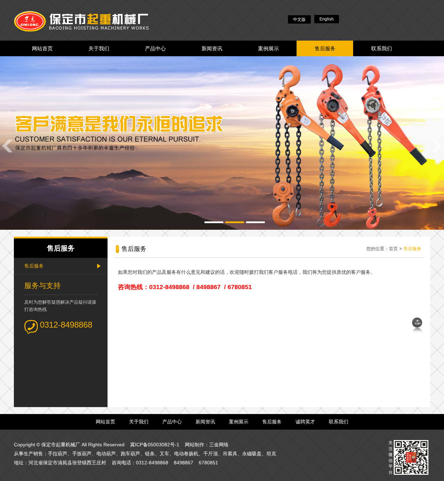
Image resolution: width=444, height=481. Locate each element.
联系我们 (381, 48)
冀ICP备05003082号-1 (154, 444)
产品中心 (155, 48)
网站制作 (194, 444)
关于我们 (98, 48)
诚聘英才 (305, 421)
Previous (7, 145)
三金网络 (219, 444)
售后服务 (325, 48)
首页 (393, 248)
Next (437, 145)
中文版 (299, 19)
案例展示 (268, 48)
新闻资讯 (212, 48)
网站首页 (42, 48)
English (326, 19)
